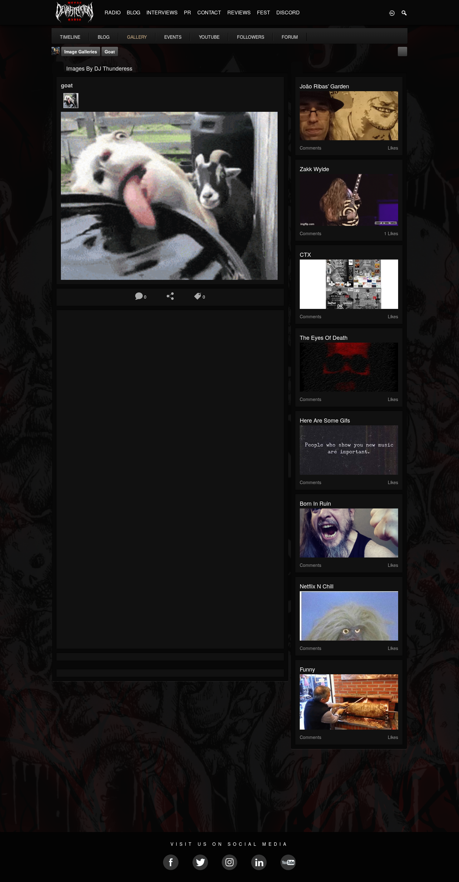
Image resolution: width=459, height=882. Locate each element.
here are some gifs (325, 420)
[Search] (404, 12)
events (172, 37)
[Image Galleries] (58, 67)
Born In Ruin (315, 503)
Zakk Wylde (314, 169)
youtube (209, 37)
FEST (263, 12)
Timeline (70, 37)
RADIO (113, 12)
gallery (137, 37)
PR (187, 12)
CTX (305, 254)
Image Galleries (80, 51)
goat (110, 51)
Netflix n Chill (316, 586)
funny (307, 669)
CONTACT (209, 12)
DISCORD (288, 12)
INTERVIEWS (162, 12)
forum (290, 37)
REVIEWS (239, 12)
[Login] (392, 12)
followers (250, 37)
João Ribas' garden (324, 86)
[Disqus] (170, 398)
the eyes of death (324, 337)
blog (104, 37)
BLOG (133, 12)
